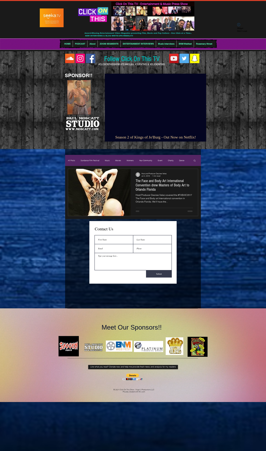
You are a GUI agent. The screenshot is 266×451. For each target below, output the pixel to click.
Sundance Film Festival (90, 160)
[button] (194, 160)
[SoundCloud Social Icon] (70, 58)
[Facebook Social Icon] (90, 58)
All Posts (71, 160)
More (181, 160)
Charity (171, 160)
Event (160, 160)
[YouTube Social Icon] (174, 58)
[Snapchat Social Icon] (194, 58)
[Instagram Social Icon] (80, 58)
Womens (130, 160)
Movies (118, 160)
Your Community (145, 160)
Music (107, 160)
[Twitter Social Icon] (184, 58)
